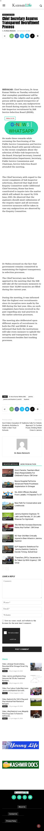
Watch (5, 659)
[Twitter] (22, 36)
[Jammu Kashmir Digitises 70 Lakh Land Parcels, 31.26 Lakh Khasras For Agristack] (8, 516)
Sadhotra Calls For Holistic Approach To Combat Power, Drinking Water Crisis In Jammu (32, 426)
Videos (5, 671)
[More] (37, 36)
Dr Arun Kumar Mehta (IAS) (17, 396)
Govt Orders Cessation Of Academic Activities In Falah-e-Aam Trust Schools (11, 426)
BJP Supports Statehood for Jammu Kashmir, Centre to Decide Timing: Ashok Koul (27, 549)
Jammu (30, 396)
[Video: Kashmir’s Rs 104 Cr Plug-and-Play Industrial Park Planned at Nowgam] (36, 702)
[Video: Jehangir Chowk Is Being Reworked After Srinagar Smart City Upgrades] (36, 667)
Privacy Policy (11, 821)
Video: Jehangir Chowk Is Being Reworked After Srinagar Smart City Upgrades (15, 666)
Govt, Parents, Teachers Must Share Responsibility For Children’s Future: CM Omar (27, 473)
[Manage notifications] (39, 826)
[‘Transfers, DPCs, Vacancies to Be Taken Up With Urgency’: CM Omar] (8, 560)
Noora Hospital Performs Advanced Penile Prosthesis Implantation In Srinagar (26, 483)
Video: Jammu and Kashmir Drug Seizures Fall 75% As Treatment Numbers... (14, 678)
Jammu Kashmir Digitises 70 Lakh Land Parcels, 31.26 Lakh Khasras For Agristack (27, 516)
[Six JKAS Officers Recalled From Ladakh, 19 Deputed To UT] (8, 495)
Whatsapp (21, 131)
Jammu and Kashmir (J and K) (12, 399)
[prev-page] (3, 568)
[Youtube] (30, 797)
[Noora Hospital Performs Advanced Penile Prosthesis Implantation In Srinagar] (8, 484)
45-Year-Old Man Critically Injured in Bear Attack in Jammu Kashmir (28, 538)
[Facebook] (17, 36)
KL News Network (9, 31)
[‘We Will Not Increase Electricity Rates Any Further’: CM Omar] (8, 527)
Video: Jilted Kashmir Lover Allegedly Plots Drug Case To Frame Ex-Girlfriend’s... (15, 713)
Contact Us (13, 814)
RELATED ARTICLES (11, 464)
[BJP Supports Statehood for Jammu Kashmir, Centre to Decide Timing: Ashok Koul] (8, 549)
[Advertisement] (22, 63)
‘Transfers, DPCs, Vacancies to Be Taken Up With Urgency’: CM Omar (28, 560)
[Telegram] (27, 36)
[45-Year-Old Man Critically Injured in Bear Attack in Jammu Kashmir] (8, 538)
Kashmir (26, 399)
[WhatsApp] (11, 36)
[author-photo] (22, 450)
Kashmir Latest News (8, 14)
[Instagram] (19, 797)
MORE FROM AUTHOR (28, 464)
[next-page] (7, 568)
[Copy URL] (32, 36)
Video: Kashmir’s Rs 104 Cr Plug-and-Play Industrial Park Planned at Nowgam (15, 701)
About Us (22, 807)
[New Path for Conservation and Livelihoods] (8, 506)
